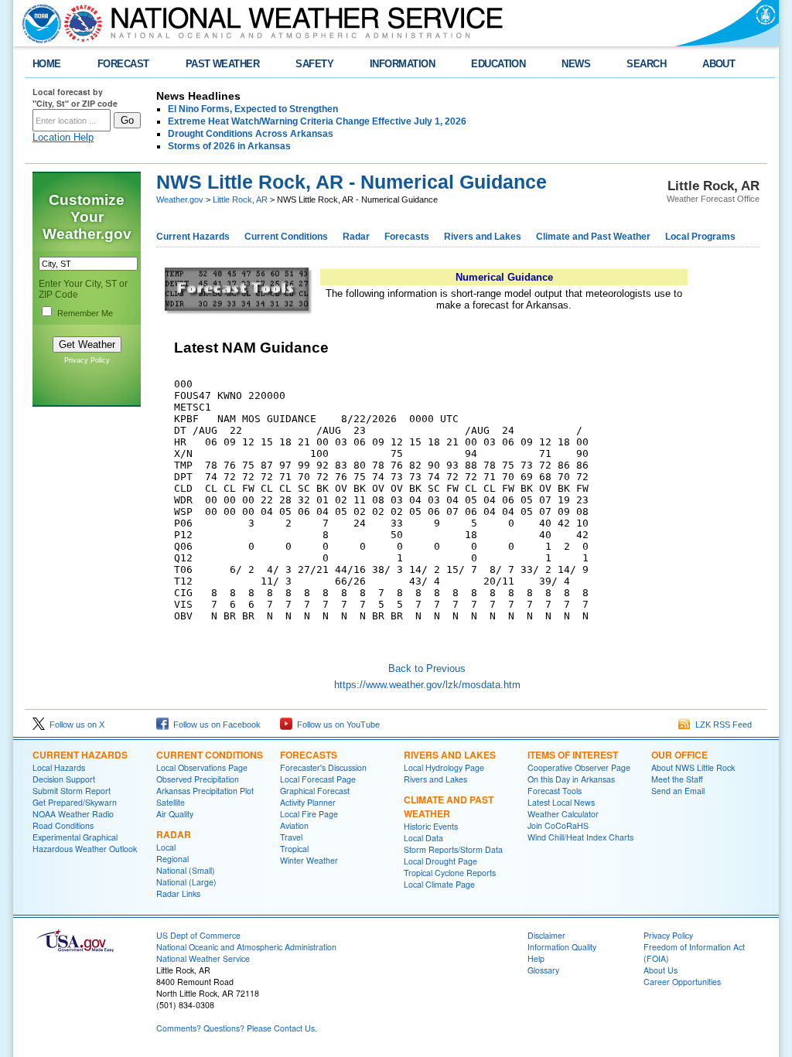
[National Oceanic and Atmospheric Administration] (38, 23)
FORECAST (123, 64)
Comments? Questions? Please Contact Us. (236, 1028)
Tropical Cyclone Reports (450, 872)
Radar (356, 236)
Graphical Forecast (315, 790)
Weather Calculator (563, 814)
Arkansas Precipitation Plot (205, 790)
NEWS (576, 64)
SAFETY (314, 64)
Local (166, 847)
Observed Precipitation (197, 779)
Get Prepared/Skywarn (74, 802)
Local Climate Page (439, 884)
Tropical (294, 848)
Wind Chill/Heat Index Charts (580, 837)
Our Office (679, 755)
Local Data (423, 838)
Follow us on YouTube (336, 724)
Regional (172, 858)
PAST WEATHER (223, 64)
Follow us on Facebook (215, 724)
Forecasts (406, 236)
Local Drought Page (440, 861)
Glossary (543, 970)
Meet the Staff (677, 779)
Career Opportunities (682, 981)
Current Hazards (193, 236)
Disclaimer (546, 935)
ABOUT (718, 64)
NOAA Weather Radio (73, 814)
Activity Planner (308, 802)
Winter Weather (309, 860)
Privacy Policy (87, 360)
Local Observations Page (202, 767)
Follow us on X (74, 724)
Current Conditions (286, 236)
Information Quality (561, 947)
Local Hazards (58, 767)
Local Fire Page (309, 814)
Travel (291, 837)
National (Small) (185, 870)
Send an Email (678, 790)
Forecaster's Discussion (323, 767)
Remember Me (85, 313)
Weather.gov (179, 199)
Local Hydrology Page (444, 767)
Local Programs (700, 236)
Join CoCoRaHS (558, 825)
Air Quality (174, 814)
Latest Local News (561, 802)
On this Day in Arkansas (571, 779)
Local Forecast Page (318, 779)
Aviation (294, 825)
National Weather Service (203, 958)
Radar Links (178, 893)
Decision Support (63, 779)
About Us (661, 970)
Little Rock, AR (240, 199)
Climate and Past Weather (593, 236)
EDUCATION (498, 64)
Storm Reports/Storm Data (453, 849)
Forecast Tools (554, 790)
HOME (46, 64)
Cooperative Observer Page (578, 767)
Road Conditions (63, 825)
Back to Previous (427, 668)
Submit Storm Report (71, 790)
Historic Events (431, 826)
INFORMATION (402, 64)
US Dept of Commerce (198, 935)
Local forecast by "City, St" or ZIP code (75, 97)
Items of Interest (572, 755)
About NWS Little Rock (693, 767)
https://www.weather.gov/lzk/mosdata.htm (427, 684)
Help (535, 958)
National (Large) (186, 882)
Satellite (170, 802)
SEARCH (646, 64)
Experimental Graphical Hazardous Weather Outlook (84, 842)
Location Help (63, 137)
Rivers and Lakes (482, 236)
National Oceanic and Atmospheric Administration (246, 947)
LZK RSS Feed (721, 724)
